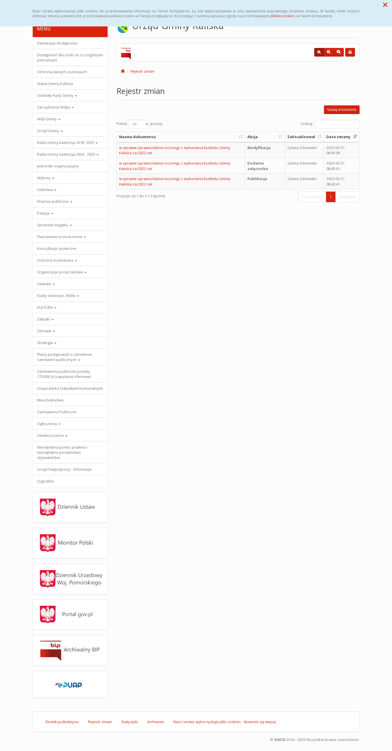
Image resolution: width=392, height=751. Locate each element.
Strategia (45, 342)
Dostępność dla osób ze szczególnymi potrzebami (70, 57)
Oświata (44, 283)
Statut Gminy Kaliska (55, 83)
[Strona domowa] (123, 71)
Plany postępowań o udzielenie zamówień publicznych (64, 357)
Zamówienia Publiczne (56, 411)
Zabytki (44, 319)
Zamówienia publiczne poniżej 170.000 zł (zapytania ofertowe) (64, 374)
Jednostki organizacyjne (58, 166)
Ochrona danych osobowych (62, 71)
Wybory (44, 177)
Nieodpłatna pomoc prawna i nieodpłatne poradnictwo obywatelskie (62, 452)
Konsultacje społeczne (56, 248)
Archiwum (155, 721)
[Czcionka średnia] (329, 52)
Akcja (252, 136)
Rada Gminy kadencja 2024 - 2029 (66, 154)
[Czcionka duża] (338, 52)
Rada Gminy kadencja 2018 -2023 (66, 142)
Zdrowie (44, 330)
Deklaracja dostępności (57, 43)
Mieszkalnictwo (50, 400)
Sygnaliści (45, 481)
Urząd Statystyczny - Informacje (64, 469)
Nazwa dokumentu (137, 136)
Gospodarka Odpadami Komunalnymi (70, 388)
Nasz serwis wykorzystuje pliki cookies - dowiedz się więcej (224, 721)
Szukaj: (306, 123)
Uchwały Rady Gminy (55, 95)
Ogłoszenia (47, 423)
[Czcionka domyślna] (319, 52)
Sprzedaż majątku (53, 224)
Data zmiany (338, 136)
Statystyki (129, 721)
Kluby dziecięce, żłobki (56, 295)
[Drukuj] (350, 52)
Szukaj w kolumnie (341, 109)
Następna (347, 196)
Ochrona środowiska (55, 260)
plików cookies (282, 15)
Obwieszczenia (51, 435)
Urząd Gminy (48, 130)
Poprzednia (312, 196)
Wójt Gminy (47, 118)
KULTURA (45, 307)
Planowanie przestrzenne (60, 236)
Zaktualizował (301, 136)
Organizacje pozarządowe (60, 272)
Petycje (44, 213)
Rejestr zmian (142, 71)
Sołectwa (45, 189)
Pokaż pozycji (139, 123)
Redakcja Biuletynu (62, 721)
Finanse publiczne (53, 201)
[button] (385, 4)
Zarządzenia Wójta (54, 107)
